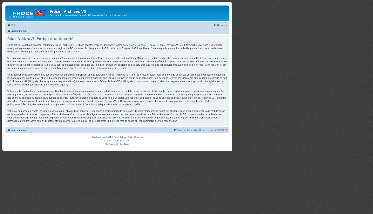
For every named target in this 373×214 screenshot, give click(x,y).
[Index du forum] (28, 12)
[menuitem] (11, 25)
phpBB (108, 137)
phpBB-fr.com (123, 140)
